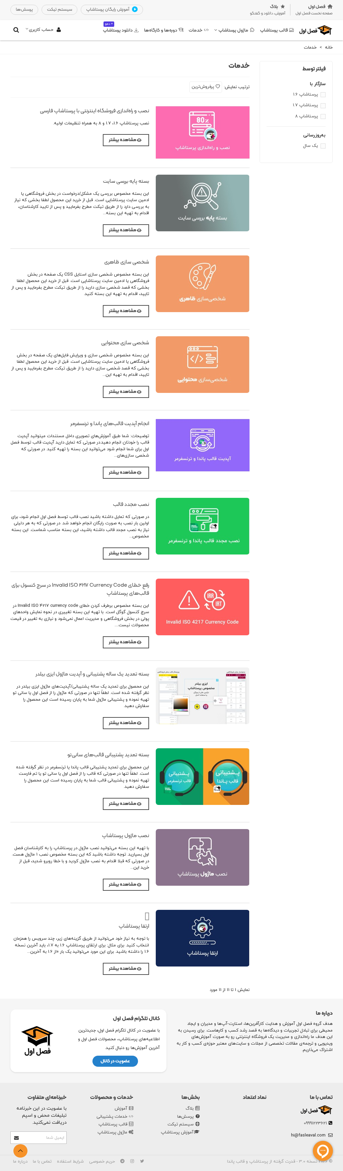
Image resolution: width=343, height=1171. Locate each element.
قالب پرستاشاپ (274, 30)
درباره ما (20, 1162)
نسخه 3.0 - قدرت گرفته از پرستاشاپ (282, 1162)
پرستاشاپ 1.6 (305, 95)
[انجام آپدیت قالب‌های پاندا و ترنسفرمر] (203, 445)
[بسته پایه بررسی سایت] (203, 203)
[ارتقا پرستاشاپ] (203, 938)
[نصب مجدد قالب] (203, 526)
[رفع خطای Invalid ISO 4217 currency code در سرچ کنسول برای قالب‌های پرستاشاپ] (203, 607)
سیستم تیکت (180, 1124)
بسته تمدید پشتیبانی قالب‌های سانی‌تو (108, 755)
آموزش (121, 1109)
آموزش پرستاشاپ (177, 1132)
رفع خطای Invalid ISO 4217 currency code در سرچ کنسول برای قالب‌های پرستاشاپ (80, 589)
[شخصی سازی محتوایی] (203, 364)
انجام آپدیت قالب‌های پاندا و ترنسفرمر (109, 424)
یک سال (310, 146)
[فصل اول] (316, 30)
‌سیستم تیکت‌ (59, 9)
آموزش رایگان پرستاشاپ (108, 9)
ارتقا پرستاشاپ (134, 926)
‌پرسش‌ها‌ (24, 9)
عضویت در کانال (115, 1061)
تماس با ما (321, 1098)
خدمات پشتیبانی (111, 1117)
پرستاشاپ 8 (306, 116)
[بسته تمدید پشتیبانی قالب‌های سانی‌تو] (203, 776)
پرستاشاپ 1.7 (305, 105)
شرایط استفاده (70, 1162)
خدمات (196, 30)
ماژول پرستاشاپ (233, 30)
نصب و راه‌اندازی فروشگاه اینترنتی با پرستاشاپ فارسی (94, 111)
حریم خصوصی (102, 1162)
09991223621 (315, 1123)
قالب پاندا (236, 1162)
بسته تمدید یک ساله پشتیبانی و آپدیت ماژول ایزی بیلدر (92, 674)
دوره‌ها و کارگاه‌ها (160, 30)
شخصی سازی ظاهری (126, 262)
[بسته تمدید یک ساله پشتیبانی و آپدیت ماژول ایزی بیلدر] (203, 695)
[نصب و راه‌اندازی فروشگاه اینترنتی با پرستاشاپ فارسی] (203, 132)
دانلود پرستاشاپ (118, 27)
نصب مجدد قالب (131, 505)
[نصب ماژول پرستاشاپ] (203, 857)
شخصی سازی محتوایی (125, 343)
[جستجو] (16, 30)
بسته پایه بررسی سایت (126, 181)
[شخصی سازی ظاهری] (203, 283)
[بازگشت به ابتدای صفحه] (20, 1151)
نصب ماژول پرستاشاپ (125, 836)
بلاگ (190, 1109)
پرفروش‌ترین (203, 87)
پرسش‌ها (185, 1117)
